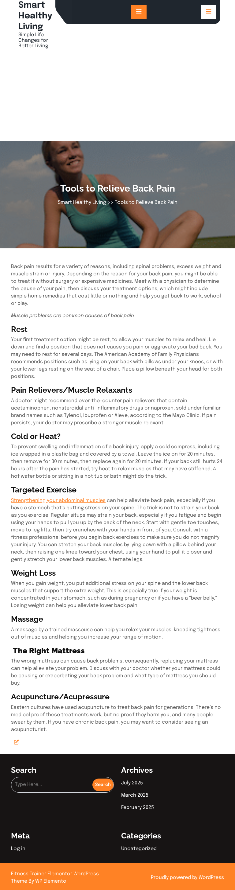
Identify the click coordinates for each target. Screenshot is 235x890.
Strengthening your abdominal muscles (58, 500)
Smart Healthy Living (35, 16)
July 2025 (132, 783)
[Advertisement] (117, 95)
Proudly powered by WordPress (187, 877)
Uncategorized (139, 848)
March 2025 (134, 795)
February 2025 (137, 807)
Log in (18, 848)
